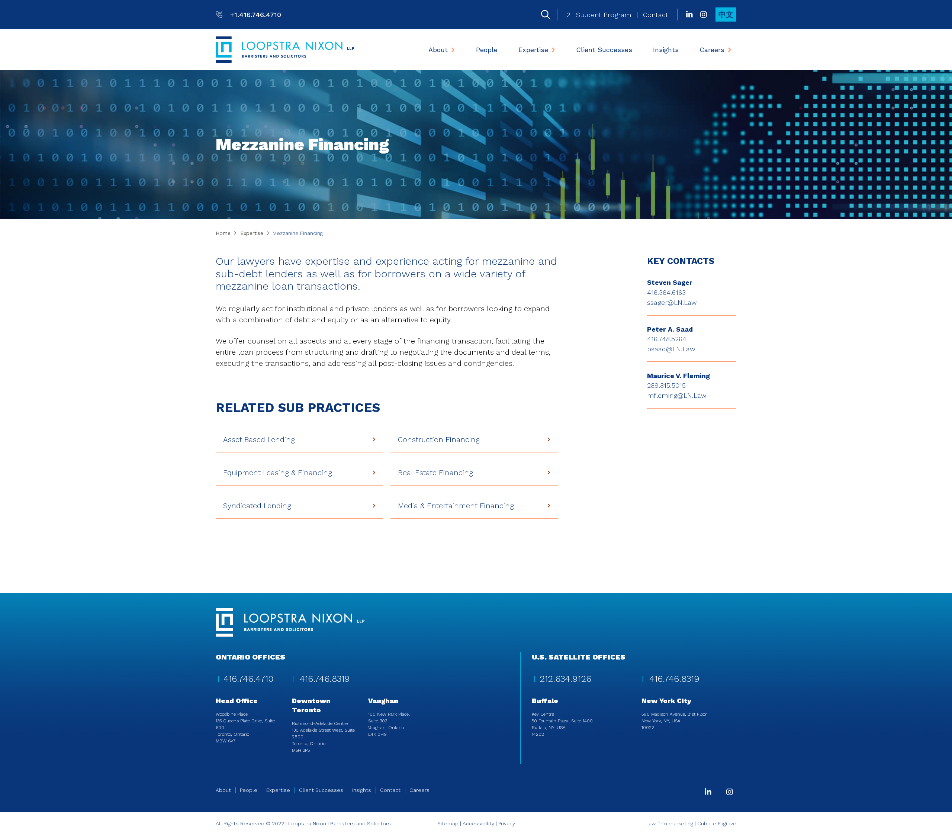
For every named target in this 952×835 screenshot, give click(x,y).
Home (223, 233)
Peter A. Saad (670, 329)
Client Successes (604, 50)
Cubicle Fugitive (716, 823)
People (487, 50)
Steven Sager (669, 282)
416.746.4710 (248, 679)
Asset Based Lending (259, 439)
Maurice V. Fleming (678, 376)
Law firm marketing (669, 823)
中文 (725, 14)
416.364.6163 (666, 292)
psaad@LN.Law (671, 349)
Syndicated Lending (257, 505)
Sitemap (448, 823)
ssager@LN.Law (672, 302)
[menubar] (580, 49)
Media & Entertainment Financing (456, 505)
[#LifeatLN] (703, 14)
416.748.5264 (666, 339)
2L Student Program (598, 15)
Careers (711, 50)
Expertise (533, 50)
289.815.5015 (666, 385)
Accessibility (478, 823)
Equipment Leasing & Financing (277, 472)
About (438, 50)
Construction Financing (439, 439)
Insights (666, 50)
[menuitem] (442, 49)
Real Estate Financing (435, 472)
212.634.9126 (565, 679)
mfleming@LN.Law (677, 395)
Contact (655, 15)
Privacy (506, 823)
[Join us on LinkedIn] (689, 14)
